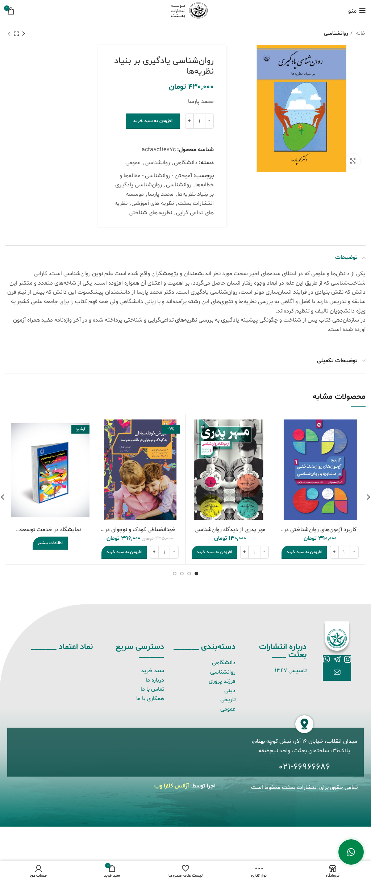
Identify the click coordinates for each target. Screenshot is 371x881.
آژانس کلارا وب (171, 786)
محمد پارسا (161, 194)
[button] (304, 552)
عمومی (133, 163)
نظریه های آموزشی (153, 203)
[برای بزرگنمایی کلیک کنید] (353, 161)
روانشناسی (336, 33)
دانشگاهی (185, 163)
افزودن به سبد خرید (152, 121)
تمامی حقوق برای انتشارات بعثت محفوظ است (304, 787)
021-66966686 (304, 767)
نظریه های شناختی (150, 213)
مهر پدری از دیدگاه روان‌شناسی (230, 530)
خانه (360, 33)
